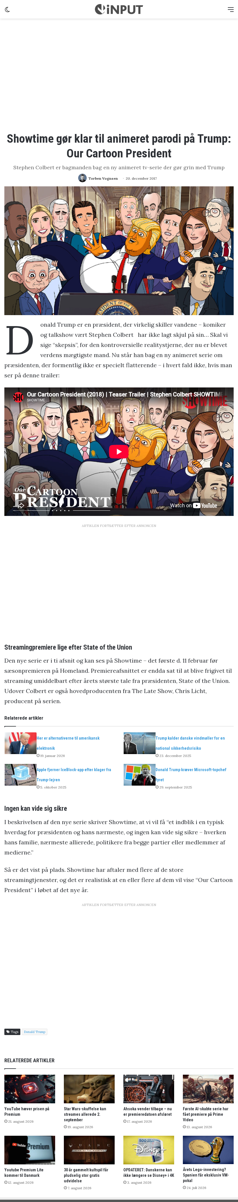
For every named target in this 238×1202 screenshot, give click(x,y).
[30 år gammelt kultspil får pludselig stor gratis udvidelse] (89, 1150)
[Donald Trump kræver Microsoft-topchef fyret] (140, 775)
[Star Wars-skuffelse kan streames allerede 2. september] (89, 1089)
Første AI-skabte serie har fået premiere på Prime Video (205, 1114)
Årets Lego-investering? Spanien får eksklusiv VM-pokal (206, 1175)
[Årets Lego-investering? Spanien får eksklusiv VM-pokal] (208, 1150)
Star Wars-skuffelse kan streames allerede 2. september (85, 1114)
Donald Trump (34, 1032)
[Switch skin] (7, 11)
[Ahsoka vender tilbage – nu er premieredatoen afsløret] (148, 1089)
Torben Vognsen (103, 178)
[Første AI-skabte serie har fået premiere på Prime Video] (208, 1089)
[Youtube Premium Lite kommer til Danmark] (29, 1150)
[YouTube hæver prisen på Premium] (29, 1089)
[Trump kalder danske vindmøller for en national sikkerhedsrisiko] (140, 743)
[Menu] (231, 11)
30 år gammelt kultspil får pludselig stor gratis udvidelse (86, 1175)
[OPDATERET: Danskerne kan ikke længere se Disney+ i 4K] (148, 1150)
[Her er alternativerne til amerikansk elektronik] (21, 743)
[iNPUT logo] (119, 9)
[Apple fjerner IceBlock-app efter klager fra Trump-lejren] (21, 775)
